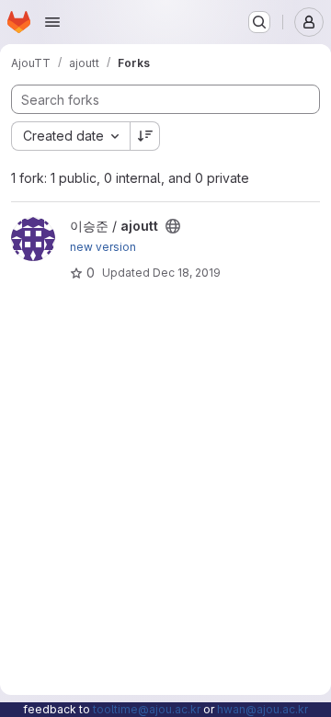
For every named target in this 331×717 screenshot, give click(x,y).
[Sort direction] (145, 136)
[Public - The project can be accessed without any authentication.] (173, 226)
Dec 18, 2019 (187, 272)
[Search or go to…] (259, 22)
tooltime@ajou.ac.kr (146, 709)
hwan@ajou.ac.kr (262, 709)
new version (103, 247)
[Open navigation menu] (52, 22)
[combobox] (70, 136)
